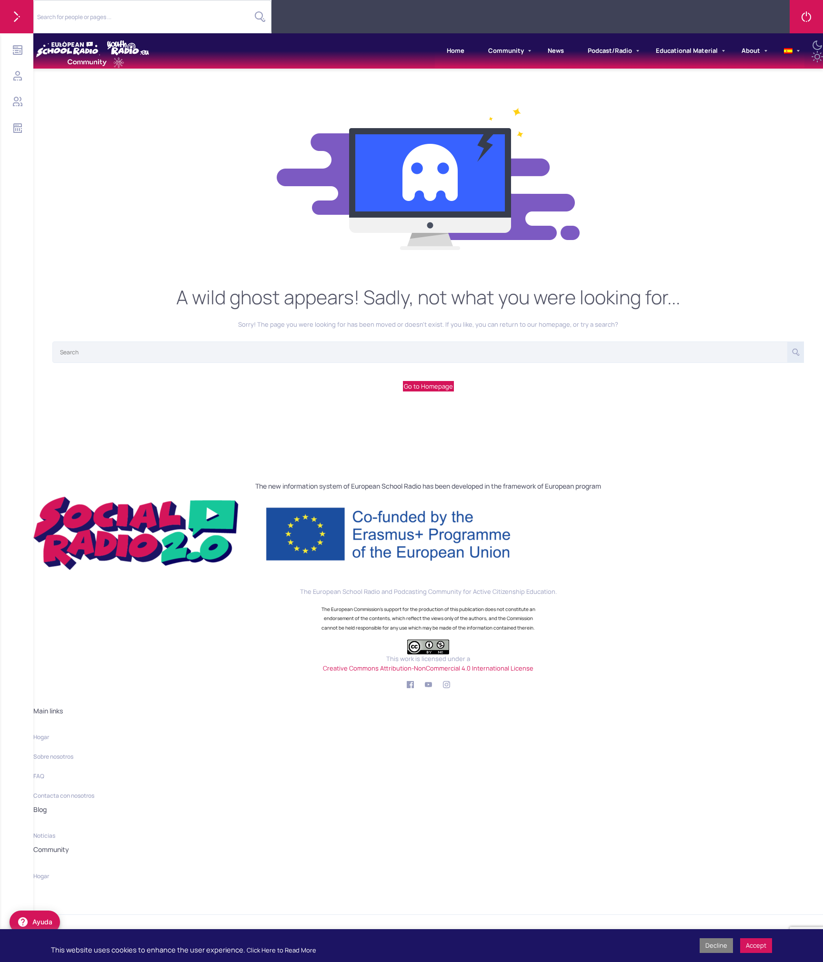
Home (455, 50)
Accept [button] (756, 945)
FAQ (38, 776)
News (556, 50)
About (751, 50)
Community (506, 50)
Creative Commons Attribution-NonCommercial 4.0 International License (428, 668)
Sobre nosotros (53, 756)
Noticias (44, 836)
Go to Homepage (428, 386)
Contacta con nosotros (63, 796)
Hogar (41, 737)
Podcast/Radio (610, 50)
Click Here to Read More (281, 950)
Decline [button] (716, 945)
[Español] (788, 51)
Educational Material (687, 50)
